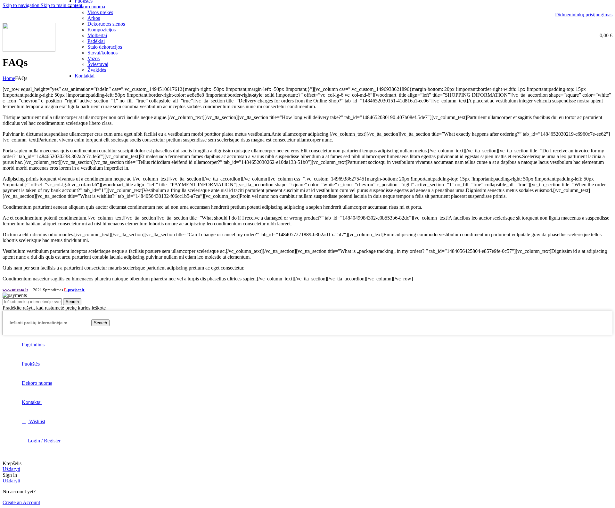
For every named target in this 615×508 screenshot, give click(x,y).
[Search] (568, 35)
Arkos (93, 18)
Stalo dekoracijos (104, 47)
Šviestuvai (97, 64)
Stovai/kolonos (102, 52)
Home (9, 78)
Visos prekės (100, 12)
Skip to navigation (22, 5)
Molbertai (97, 35)
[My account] (556, 35)
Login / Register (44, 440)
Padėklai (96, 41)
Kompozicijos (101, 29)
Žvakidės (96, 70)
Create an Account (21, 502)
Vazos (93, 58)
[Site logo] (29, 49)
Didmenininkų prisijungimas (583, 14)
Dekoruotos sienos (106, 24)
